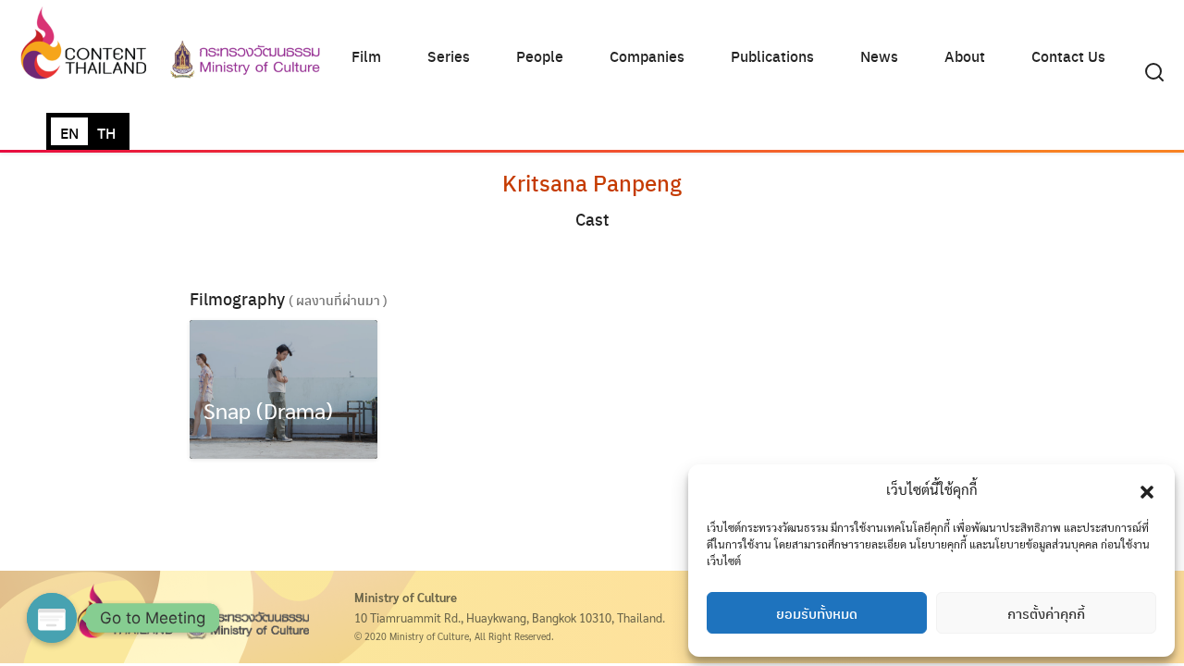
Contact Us (1068, 56)
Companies (647, 56)
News (879, 56)
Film (366, 56)
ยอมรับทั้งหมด (816, 613)
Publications (772, 56)
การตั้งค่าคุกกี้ (1046, 613)
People (539, 56)
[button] (1147, 489)
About (964, 56)
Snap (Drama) (268, 410)
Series (448, 56)
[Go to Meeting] (52, 618)
